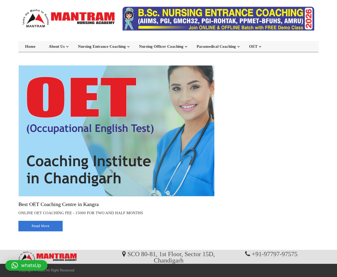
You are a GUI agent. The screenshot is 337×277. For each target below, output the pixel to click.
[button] (26, 265)
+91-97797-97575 (275, 254)
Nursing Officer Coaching (161, 46)
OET (253, 46)
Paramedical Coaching (216, 46)
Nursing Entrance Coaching (102, 46)
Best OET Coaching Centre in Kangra (58, 204)
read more (40, 226)
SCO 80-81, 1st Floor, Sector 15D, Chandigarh (171, 257)
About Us (57, 46)
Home (30, 46)
